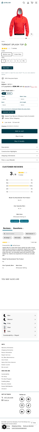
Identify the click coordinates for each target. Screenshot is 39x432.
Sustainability (5, 374)
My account (5, 367)
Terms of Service (28, 426)
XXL (23, 61)
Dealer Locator (6, 364)
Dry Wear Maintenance (8, 357)
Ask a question (15, 221)
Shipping (4, 126)
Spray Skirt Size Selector (9, 362)
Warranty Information (7, 347)
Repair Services (6, 355)
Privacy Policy (6, 426)
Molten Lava (6, 54)
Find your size (7, 90)
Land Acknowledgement (19, 428)
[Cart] (32, 2)
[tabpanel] (19, 251)
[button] (16, 86)
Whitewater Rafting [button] (21, 267)
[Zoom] (31, 34)
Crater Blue (17, 54)
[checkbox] (17, 237)
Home (3, 41)
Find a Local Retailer (8, 160)
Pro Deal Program (6, 379)
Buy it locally (19, 141)
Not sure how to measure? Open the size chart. (16, 109)
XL (18, 61)
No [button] (3, 261)
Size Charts (5, 360)
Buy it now (19, 136)
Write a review (24, 221)
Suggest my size (8, 112)
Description (5, 147)
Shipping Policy (16, 426)
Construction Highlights (9, 151)
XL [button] (3, 267)
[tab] (18, 228)
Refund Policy (6, 428)
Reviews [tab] (7, 228)
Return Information (7, 352)
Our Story (4, 376)
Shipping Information (8, 155)
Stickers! (4, 388)
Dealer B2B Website (7, 386)
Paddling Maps (6, 381)
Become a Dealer (6, 384)
